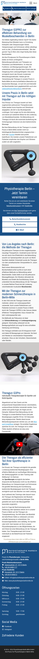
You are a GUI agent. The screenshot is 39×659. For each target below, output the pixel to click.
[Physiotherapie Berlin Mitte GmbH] (13, 3)
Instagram (8, 629)
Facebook (8, 626)
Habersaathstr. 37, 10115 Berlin (16, 565)
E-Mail (21, 230)
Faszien (11, 135)
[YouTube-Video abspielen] (19, 444)
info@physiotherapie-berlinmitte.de (22, 578)
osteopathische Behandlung (12, 89)
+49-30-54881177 (11, 567)
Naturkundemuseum (20, 8)
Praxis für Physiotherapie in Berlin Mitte (21, 652)
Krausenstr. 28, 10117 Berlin (14, 572)
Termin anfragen (31, 8)
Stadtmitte (8, 8)
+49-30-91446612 (11, 575)
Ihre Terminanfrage (21, 211)
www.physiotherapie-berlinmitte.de (20, 581)
